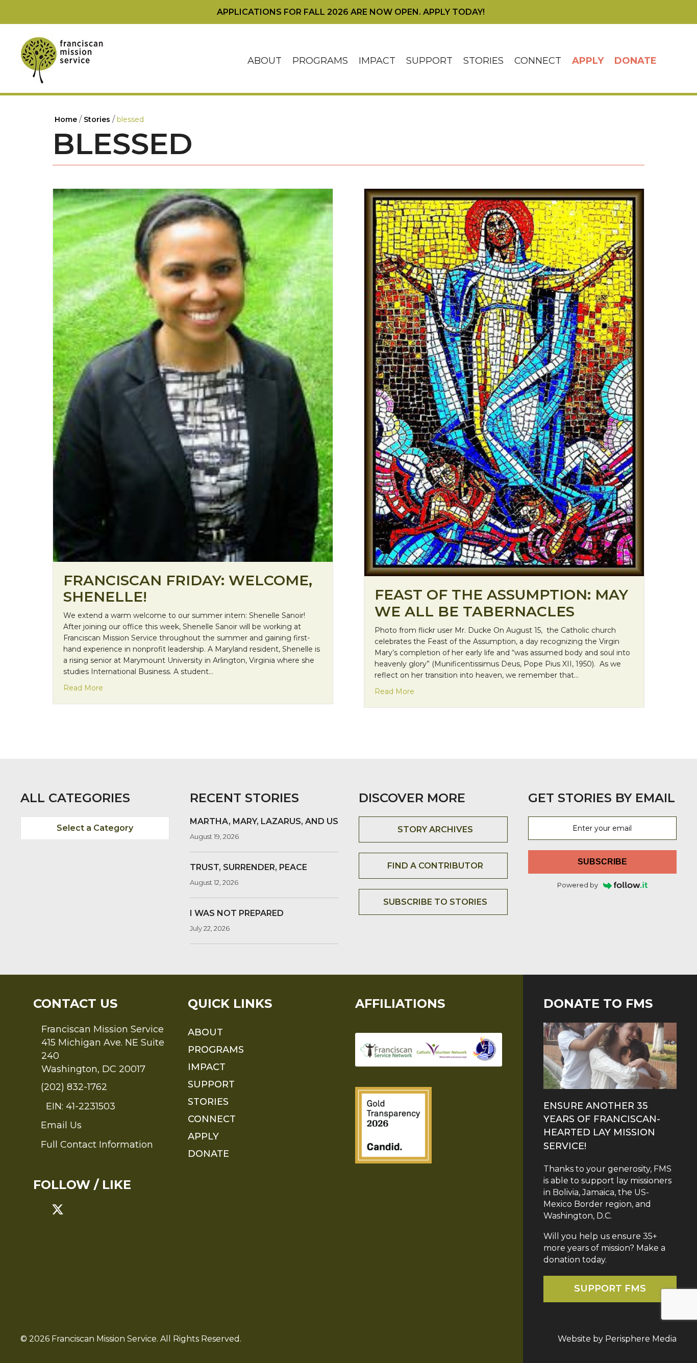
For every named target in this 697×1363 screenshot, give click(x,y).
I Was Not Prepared (237, 913)
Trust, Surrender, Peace (248, 867)
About (264, 60)
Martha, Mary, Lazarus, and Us (264, 821)
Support (429, 60)
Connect (537, 60)
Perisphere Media (641, 1339)
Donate (635, 60)
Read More (83, 687)
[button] (669, 61)
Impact (377, 60)
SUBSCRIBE (602, 861)
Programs (320, 60)
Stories (483, 60)
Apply (588, 60)
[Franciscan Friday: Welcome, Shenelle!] (193, 375)
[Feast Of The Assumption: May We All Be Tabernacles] (504, 382)
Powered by (577, 885)
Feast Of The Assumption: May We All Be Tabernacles (501, 602)
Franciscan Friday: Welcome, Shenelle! (187, 588)
